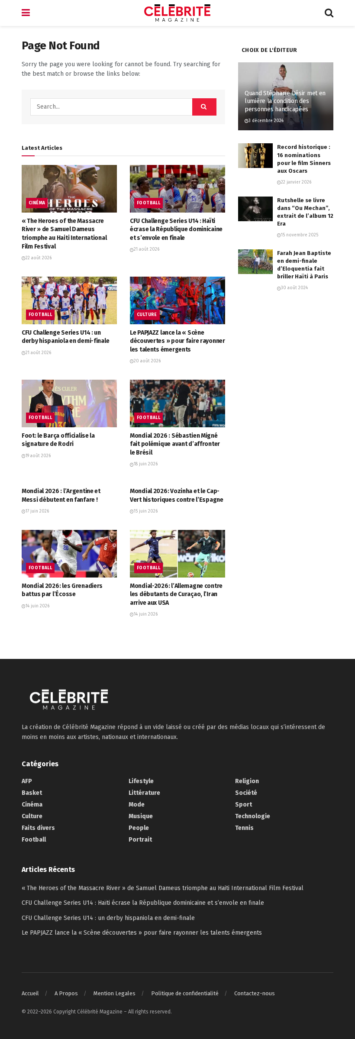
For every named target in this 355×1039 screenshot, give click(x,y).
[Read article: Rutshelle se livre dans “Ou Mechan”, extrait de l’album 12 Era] (255, 209)
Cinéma (37, 203)
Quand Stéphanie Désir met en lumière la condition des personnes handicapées (285, 101)
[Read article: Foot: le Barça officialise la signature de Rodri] (69, 403)
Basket (32, 793)
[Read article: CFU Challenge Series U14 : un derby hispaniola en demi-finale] (69, 300)
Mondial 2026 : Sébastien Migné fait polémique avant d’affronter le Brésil (175, 444)
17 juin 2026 (37, 511)
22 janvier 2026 (296, 182)
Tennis (244, 828)
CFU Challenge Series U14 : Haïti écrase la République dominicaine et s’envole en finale (176, 229)
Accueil (30, 993)
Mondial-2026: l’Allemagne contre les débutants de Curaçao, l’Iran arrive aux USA (176, 594)
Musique (141, 816)
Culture (147, 314)
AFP (27, 781)
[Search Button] (329, 13)
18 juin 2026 (146, 464)
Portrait (140, 839)
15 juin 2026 (146, 511)
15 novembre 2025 (299, 235)
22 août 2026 (39, 258)
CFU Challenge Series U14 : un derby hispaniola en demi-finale (108, 918)
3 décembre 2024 (266, 120)
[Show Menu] (26, 13)
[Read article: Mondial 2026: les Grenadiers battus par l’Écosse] (69, 554)
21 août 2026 (146, 249)
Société (246, 793)
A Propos (66, 993)
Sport (243, 804)
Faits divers (38, 828)
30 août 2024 (294, 287)
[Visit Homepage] (177, 13)
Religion (247, 781)
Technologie (252, 816)
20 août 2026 (147, 361)
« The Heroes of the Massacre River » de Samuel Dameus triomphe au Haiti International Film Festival (162, 888)
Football (148, 203)
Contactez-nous (254, 993)
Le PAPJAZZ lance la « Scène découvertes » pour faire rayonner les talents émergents (177, 341)
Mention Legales (115, 993)
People (139, 828)
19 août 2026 (38, 455)
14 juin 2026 (37, 606)
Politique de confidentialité (185, 993)
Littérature (144, 793)
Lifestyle (141, 781)
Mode (137, 804)
